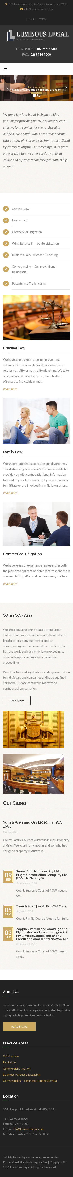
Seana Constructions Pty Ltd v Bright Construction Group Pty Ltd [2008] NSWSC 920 (41, 875)
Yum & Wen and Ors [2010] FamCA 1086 (32, 824)
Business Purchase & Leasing (21, 1074)
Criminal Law (11, 1056)
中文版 (42, 19)
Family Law (9, 1062)
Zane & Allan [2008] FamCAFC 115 (41, 906)
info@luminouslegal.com (28, 1129)
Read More (36, 92)
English (31, 19)
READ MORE (19, 1026)
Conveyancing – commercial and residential (30, 1080)
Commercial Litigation (16, 1068)
